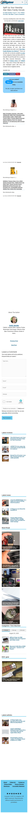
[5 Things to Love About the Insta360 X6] (6, 511)
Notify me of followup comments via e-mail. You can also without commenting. (13, 411)
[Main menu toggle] (26, 2)
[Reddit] (20, 793)
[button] (22, 2)
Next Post (14, 345)
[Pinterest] (14, 793)
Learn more (21, 20)
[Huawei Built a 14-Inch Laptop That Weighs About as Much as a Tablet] (6, 740)
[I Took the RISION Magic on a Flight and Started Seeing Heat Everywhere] (6, 502)
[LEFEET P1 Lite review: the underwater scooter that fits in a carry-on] (6, 449)
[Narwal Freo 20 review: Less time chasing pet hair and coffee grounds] (6, 458)
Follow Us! (13, 782)
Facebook (12, 74)
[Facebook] (7, 793)
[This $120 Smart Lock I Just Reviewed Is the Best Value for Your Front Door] (6, 440)
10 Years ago (22, 630)
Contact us (21, 782)
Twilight (23, 60)
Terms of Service (19, 784)
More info (19, 162)
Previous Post (14, 341)
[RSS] (18, 793)
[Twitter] (9, 793)
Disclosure (7, 786)
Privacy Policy (8, 784)
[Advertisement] (14, 145)
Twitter (6, 74)
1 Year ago (6, 630)
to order (23, 53)
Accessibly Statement (18, 786)
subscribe (4, 413)
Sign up (9, 82)
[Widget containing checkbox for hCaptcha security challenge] (12, 401)
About (5, 782)
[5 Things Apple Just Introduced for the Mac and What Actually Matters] (6, 722)
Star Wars (11, 14)
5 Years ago (14, 630)
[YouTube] (16, 793)
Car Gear (5, 14)
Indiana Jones (14, 60)
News (22, 12)
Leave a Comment (19, 14)
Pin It (18, 74)
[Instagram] (11, 793)
